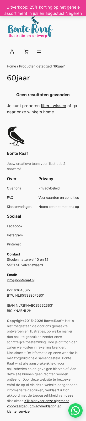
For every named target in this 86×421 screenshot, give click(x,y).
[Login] (12, 52)
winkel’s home (40, 112)
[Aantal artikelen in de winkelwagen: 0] (27, 52)
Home (11, 66)
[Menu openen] (39, 52)
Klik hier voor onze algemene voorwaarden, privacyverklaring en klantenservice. (38, 406)
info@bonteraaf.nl (20, 280)
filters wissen (53, 105)
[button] (75, 410)
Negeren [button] (73, 13)
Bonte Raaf (17, 153)
